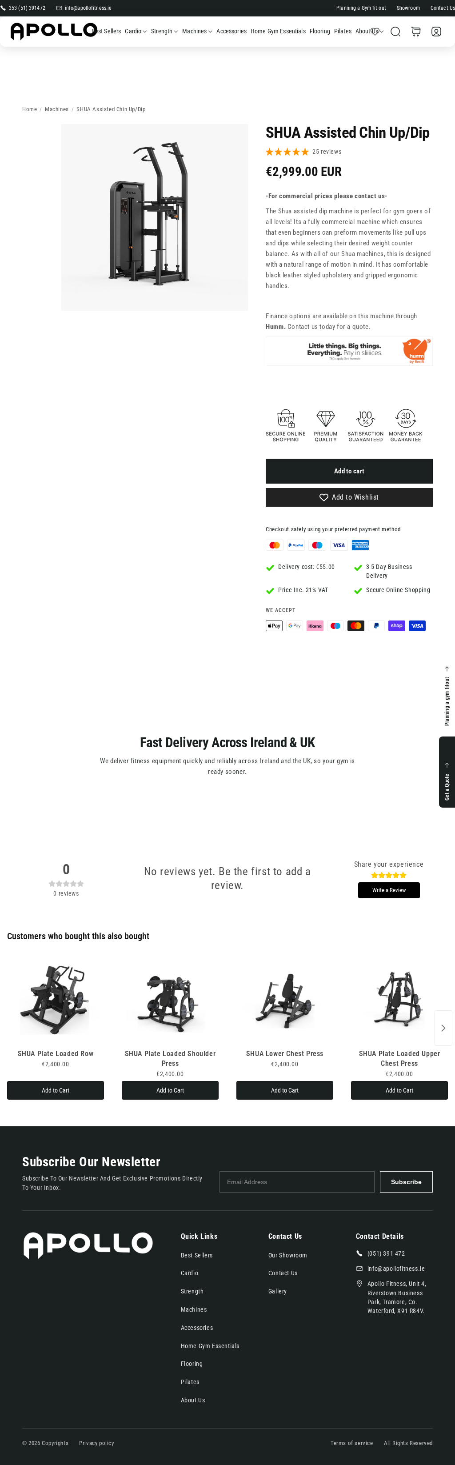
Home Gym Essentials (210, 1345)
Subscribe (406, 1181)
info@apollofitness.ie (88, 8)
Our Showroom (287, 1255)
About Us (366, 31)
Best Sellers (197, 1255)
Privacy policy (96, 1443)
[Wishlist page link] (375, 31)
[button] (395, 31)
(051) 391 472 (386, 1253)
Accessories (197, 1327)
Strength (161, 31)
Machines (194, 31)
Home (29, 109)
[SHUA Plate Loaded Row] (56, 1001)
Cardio (133, 31)
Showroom (408, 8)
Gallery (277, 1291)
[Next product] (443, 1028)
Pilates (190, 1381)
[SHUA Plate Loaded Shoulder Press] (170, 1001)
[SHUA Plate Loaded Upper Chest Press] (399, 1001)
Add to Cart (55, 1090)
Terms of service (352, 1443)
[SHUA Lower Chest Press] (285, 1001)
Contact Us (443, 8)
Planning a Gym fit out (361, 8)
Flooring (192, 1363)
